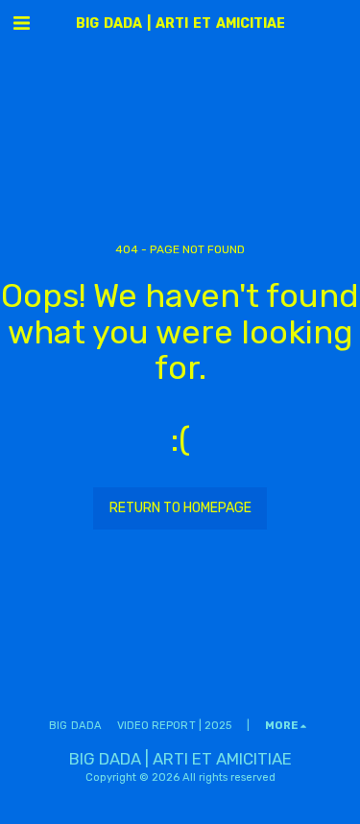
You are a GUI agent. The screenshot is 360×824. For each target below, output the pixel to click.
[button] (21, 23)
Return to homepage (180, 508)
